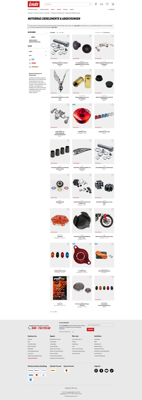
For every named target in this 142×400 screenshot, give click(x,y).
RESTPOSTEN (35, 66)
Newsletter (30, 349)
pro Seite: (59, 32)
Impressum (97, 339)
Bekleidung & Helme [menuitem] (32, 9)
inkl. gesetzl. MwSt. (70, 392)
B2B (29, 341)
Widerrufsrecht (98, 346)
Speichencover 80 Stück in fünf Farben (104, 236)
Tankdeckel (59, 236)
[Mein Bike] (101, 4)
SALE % (34, 63)
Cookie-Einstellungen (99, 356)
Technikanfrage (32, 344)
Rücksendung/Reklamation (35, 356)
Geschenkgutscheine (33, 351)
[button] (90, 4)
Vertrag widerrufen (32, 358)
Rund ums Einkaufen (77, 349)
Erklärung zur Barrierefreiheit (101, 351)
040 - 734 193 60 (41, 328)
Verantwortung (76, 353)
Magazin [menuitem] (65, 9)
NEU (33, 59)
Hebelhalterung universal (60, 271)
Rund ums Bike (54, 353)
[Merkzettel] (107, 4)
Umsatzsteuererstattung (78, 351)
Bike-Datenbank (32, 346)
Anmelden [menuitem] (111, 9)
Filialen (74, 341)
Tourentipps (53, 341)
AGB (95, 341)
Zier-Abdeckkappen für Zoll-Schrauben (104, 167)
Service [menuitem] (72, 9)
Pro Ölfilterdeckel (82, 271)
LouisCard (30, 353)
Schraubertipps (54, 346)
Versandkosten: (63, 393)
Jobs (73, 346)
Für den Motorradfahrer (56, 356)
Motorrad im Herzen (55, 349)
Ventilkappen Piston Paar (104, 131)
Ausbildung (75, 344)
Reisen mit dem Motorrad (56, 351)
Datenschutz (97, 344)
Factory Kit (59, 304)
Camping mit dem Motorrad (57, 358)
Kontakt (30, 339)
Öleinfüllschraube (82, 131)
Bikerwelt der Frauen (55, 339)
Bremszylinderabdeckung (104, 271)
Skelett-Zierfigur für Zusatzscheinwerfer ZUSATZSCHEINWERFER (60, 133)
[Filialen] (95, 4)
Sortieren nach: (99, 32)
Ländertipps (53, 344)
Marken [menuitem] (59, 9)
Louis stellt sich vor (77, 339)
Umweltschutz (98, 353)
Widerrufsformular (99, 349)
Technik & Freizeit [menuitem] (44, 9)
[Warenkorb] (112, 4)
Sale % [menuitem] (53, 9)
